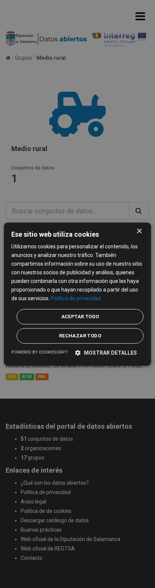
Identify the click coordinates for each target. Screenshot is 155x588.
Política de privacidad (76, 299)
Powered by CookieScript (39, 352)
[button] (106, 352)
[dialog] (77, 294)
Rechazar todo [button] (80, 336)
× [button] (139, 231)
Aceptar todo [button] (80, 316)
